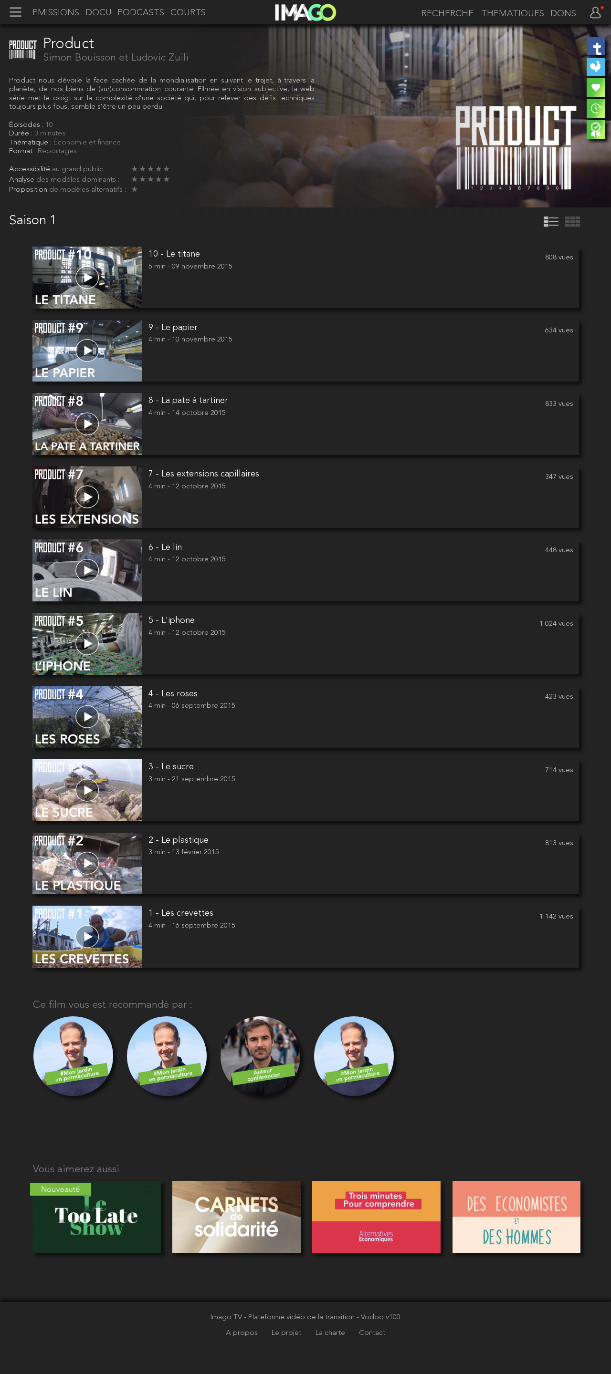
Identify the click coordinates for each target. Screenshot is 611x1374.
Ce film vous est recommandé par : (112, 1005)
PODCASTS (140, 13)
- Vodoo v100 (378, 1317)
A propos (243, 1333)
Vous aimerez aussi (76, 1170)
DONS (563, 14)
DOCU (98, 13)
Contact (372, 1333)
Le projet (287, 1333)
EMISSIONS (55, 13)
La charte (331, 1333)
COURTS (188, 13)
